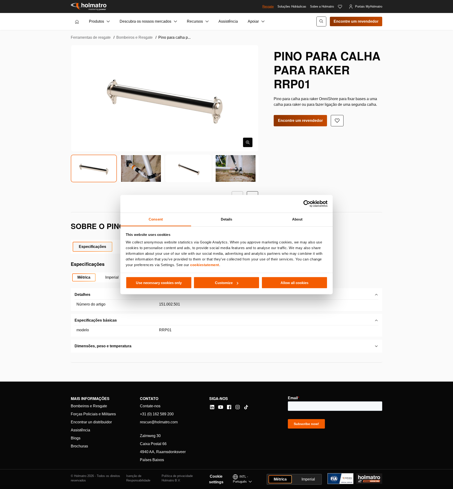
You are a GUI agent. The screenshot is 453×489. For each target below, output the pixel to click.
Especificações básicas (96, 320)
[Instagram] (237, 407)
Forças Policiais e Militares (93, 414)
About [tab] (297, 219)
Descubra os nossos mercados (145, 21)
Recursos (195, 21)
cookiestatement (204, 265)
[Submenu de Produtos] (108, 21)
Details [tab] (226, 219)
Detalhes (82, 295)
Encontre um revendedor (356, 21)
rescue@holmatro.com (159, 422)
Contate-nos (150, 406)
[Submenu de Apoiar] (263, 21)
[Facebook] (229, 407)
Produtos (96, 21)
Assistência (228, 21)
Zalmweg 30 (150, 436)
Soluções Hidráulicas (291, 6)
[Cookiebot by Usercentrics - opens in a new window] (306, 203)
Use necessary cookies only (159, 283)
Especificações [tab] (92, 247)
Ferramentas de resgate (91, 37)
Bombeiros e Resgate (134, 37)
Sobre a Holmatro (322, 6)
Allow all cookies (294, 283)
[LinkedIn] (212, 407)
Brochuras (79, 446)
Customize (224, 283)
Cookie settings (216, 479)
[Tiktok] (246, 407)
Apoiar (253, 21)
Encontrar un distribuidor (91, 422)
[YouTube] (220, 407)
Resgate (268, 6)
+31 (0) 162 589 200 (157, 414)
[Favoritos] (340, 6)
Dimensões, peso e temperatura (103, 346)
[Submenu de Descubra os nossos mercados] (175, 21)
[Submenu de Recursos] (207, 21)
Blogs (75, 438)
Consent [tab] (156, 219)
